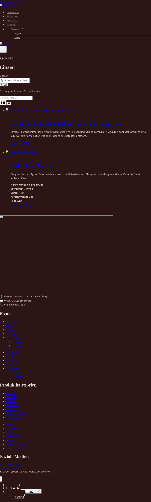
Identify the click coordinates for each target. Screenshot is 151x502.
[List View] (8, 103)
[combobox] (15, 80)
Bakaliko (10, 393)
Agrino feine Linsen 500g (35, 165)
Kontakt (11, 24)
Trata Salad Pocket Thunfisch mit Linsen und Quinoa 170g (66, 123)
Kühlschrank (13, 405)
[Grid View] (3, 102)
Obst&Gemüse (14, 417)
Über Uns (12, 16)
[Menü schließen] (1, 478)
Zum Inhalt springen (11, 2)
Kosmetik (11, 409)
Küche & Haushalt (16, 413)
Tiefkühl (10, 401)
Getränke (11, 397)
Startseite (13, 12)
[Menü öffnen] (3, 49)
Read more (17, 143)
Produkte (12, 20)
